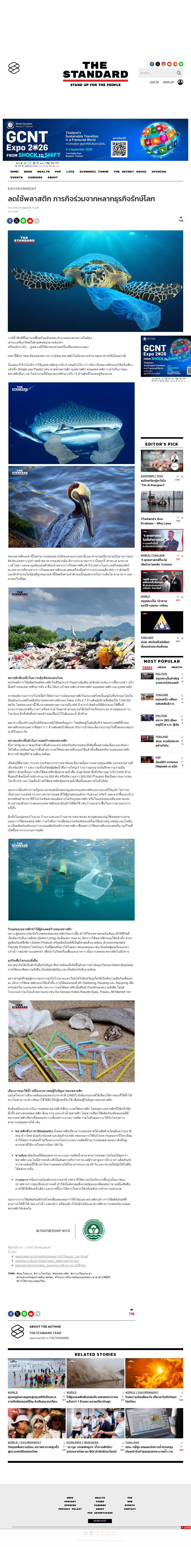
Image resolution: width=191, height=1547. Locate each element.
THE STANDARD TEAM (26, 208)
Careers (100, 1505)
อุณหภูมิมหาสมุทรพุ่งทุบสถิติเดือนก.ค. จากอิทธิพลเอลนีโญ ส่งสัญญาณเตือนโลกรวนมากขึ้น (32, 1399)
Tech (159, 476)
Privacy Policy (70, 1509)
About (100, 1509)
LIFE (70, 171)
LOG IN (154, 82)
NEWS (28, 171)
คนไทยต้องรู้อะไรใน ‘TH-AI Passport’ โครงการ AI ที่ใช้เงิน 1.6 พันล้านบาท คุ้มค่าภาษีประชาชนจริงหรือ (155, 482)
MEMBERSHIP (100, 1521)
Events (130, 1505)
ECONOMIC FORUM (94, 171)
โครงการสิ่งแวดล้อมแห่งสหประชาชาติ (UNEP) (83, 1277)
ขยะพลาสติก (61, 1273)
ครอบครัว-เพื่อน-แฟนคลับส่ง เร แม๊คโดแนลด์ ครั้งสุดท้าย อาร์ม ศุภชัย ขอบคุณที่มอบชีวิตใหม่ (167, 701)
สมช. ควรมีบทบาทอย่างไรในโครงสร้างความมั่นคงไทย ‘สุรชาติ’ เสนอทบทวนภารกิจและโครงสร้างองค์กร (167, 743)
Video (100, 1502)
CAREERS (35, 177)
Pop (129, 1498)
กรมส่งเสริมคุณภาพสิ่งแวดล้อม (35, 1277)
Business (91, 1442)
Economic (147, 476)
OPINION (159, 171)
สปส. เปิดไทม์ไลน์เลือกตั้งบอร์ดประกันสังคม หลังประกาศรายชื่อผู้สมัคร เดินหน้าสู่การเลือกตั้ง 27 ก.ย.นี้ (155, 644)
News (70, 1498)
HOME (14, 171)
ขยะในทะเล (25, 1273)
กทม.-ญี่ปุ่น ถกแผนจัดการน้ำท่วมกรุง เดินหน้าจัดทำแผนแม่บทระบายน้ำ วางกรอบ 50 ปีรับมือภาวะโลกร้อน (149, 1449)
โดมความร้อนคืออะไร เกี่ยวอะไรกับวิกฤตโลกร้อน (150, 1399)
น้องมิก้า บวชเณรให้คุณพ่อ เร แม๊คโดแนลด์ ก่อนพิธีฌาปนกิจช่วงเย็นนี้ (167, 764)
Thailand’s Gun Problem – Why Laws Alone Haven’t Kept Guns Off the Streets (156, 521)
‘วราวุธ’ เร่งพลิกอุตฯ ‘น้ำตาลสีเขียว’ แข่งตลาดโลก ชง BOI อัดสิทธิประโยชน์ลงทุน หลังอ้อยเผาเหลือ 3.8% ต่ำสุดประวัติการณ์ (91, 1449)
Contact (130, 1509)
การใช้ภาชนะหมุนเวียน (31, 1281)
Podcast (70, 1502)
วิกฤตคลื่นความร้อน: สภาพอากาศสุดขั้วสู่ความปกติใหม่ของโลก (33, 1449)
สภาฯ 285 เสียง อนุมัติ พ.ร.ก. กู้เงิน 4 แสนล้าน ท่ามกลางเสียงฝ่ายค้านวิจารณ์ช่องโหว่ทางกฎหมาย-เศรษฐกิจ (167, 722)
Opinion (70, 1505)
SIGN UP (168, 82)
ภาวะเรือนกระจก (82, 1273)
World (145, 555)
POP (58, 171)
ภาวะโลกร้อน (43, 1273)
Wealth (100, 1498)
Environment (22, 188)
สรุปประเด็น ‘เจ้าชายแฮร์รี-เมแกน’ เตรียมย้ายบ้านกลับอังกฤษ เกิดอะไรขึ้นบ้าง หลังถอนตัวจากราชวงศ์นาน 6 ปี (156, 603)
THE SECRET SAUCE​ (130, 171)
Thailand (158, 555)
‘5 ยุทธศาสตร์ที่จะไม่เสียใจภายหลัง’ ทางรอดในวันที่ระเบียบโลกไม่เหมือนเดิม (156, 562)
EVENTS (16, 177)
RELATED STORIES (95, 1354)
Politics (161, 674)
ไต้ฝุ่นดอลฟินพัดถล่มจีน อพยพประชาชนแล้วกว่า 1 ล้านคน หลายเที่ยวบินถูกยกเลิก (92, 1399)
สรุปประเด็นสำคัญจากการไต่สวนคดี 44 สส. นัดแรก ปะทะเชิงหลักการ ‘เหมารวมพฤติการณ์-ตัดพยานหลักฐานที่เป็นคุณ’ (167, 680)
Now (129, 1502)
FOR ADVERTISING (100, 1513)
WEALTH (43, 171)
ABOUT (53, 177)
